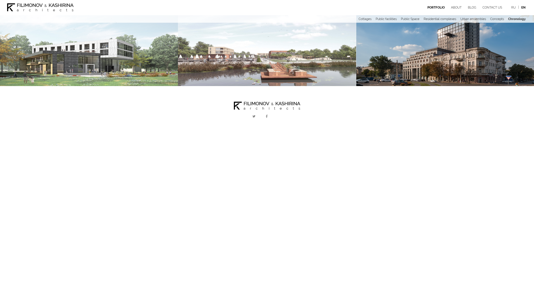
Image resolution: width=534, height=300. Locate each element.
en (523, 7)
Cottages (365, 19)
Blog (472, 7)
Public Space (410, 19)
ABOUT (456, 7)
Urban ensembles (473, 19)
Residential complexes (440, 19)
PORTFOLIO (436, 7)
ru (513, 7)
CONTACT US (492, 7)
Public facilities (386, 19)
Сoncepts (497, 19)
